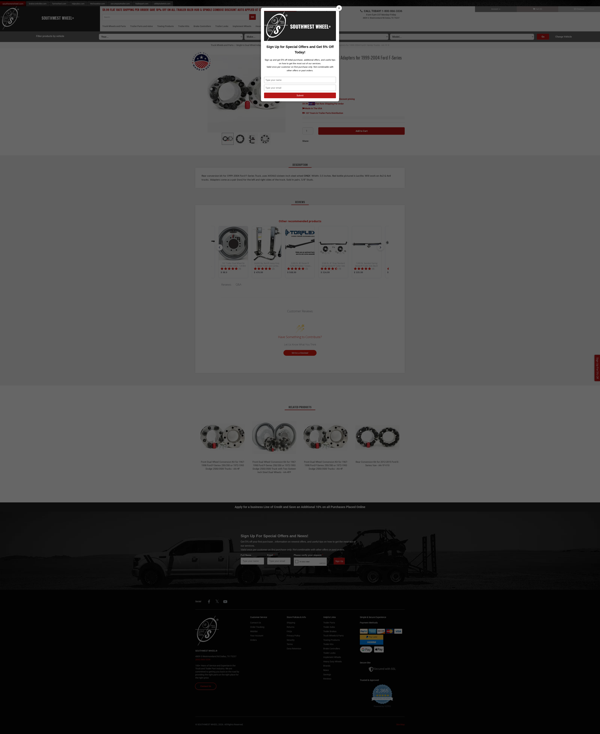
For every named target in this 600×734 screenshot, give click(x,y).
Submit (300, 95)
